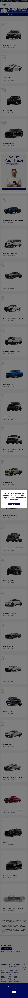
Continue (14, 504)
